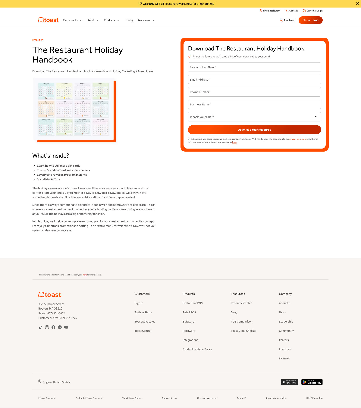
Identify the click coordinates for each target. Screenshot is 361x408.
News (282, 312)
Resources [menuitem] (143, 20)
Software (188, 321)
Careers (284, 340)
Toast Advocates (145, 321)
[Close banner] (357, 3)
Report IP (241, 398)
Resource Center (241, 303)
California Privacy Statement (89, 398)
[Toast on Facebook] (53, 327)
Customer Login (315, 10)
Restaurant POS (193, 303)
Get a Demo (311, 20)
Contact (293, 10)
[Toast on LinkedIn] (60, 327)
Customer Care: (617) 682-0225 (57, 318)
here (234, 142)
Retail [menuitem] (90, 20)
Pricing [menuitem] (129, 20)
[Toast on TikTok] (40, 327)
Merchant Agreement (207, 398)
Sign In (139, 303)
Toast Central (143, 331)
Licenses (284, 358)
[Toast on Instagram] (47, 327)
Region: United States (56, 382)
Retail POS (189, 312)
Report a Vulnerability (276, 398)
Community (286, 331)
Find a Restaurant (271, 10)
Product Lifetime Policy (197, 349)
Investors (285, 349)
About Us (284, 303)
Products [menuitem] (109, 20)
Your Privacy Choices (132, 398)
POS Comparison (242, 321)
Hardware (189, 331)
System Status (143, 312)
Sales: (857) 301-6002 (51, 313)
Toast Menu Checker (243, 331)
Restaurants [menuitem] (70, 20)
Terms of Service (169, 398)
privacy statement (297, 138)
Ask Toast (290, 20)
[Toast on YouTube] (66, 327)
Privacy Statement (47, 398)
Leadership (286, 321)
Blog (234, 312)
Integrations (190, 340)
